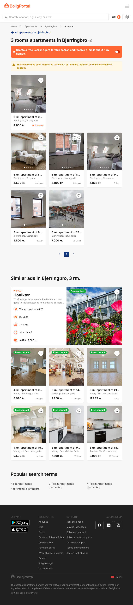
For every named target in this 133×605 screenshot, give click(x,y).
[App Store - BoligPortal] (19, 529)
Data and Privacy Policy (51, 537)
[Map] (127, 17)
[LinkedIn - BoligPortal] (109, 525)
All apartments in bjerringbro (32, 32)
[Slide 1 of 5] (24, 110)
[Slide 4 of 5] (30, 110)
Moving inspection (76, 526)
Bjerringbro (51, 26)
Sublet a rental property (79, 537)
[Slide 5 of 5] (32, 110)
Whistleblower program (51, 553)
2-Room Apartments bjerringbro (61, 485)
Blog (41, 526)
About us (43, 521)
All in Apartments (21, 483)
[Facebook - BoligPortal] (99, 525)
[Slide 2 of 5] (26, 110)
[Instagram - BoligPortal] (118, 525)
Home (14, 26)
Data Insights (46, 568)
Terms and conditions (77, 547)
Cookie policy (46, 542)
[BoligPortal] (17, 6)
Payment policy (47, 547)
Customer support (76, 542)
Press (41, 532)
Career (42, 558)
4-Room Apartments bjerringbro (99, 485)
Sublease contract (76, 532)
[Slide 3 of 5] (28, 110)
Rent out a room (74, 521)
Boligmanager (46, 563)
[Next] (73, 254)
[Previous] (59, 254)
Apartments (31, 26)
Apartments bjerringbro (25, 488)
